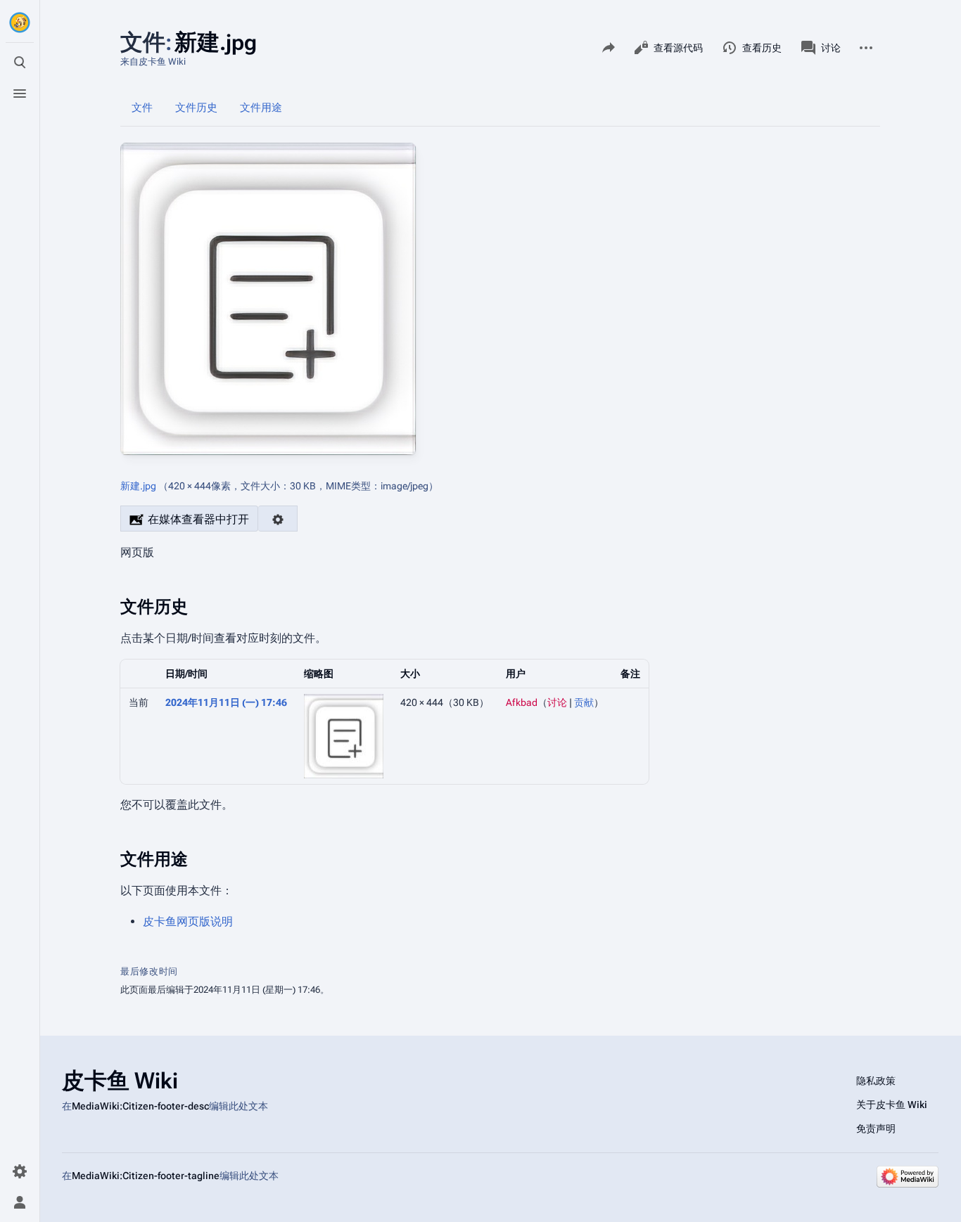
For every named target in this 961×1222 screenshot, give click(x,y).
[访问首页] (20, 22)
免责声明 (876, 1128)
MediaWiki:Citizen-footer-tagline (145, 1175)
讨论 (557, 702)
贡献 (584, 702)
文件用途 (261, 107)
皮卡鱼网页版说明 (188, 921)
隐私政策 (876, 1080)
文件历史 (196, 107)
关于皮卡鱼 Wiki (891, 1104)
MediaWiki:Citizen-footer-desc (140, 1106)
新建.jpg (138, 485)
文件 (142, 107)
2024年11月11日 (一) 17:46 (226, 702)
